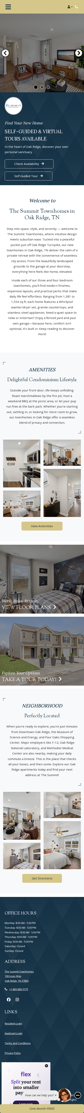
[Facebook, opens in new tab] (9, 1000)
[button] (70, 7)
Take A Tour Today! (29, 680)
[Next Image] (78, 52)
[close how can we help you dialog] (55, 1095)
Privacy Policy (13, 1053)
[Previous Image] (5, 52)
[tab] (36, 87)
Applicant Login (13, 1033)
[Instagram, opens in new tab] (17, 1000)
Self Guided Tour (33, 176)
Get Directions (42, 878)
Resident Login (13, 1023)
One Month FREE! (42, 1108)
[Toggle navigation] (8, 7)
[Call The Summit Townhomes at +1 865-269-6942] (77, 7)
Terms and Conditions (18, 1043)
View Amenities (42, 526)
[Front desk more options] (77, 1095)
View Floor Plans (27, 608)
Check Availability (27, 164)
